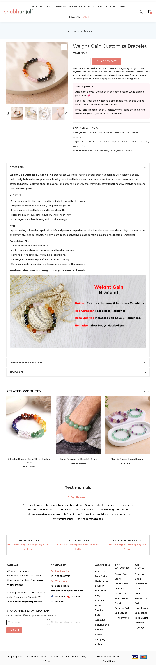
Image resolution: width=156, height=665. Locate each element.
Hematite (87, 150)
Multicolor (122, 141)
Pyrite (138, 603)
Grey (113, 141)
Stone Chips (121, 583)
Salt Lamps (121, 613)
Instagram (60, 601)
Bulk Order (101, 576)
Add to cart (109, 61)
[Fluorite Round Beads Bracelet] (127, 424)
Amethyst (140, 574)
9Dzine (47, 661)
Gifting (123, 6)
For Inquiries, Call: (61, 571)
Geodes (119, 603)
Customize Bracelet (108, 132)
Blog (97, 595)
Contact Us (101, 600)
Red (146, 141)
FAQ (97, 615)
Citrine (138, 588)
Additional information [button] (26, 362)
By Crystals (75, 6)
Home (66, 31)
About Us (100, 571)
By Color (89, 6)
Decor (99, 6)
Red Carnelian (101, 150)
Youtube (76, 596)
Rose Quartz (116, 150)
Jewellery (111, 6)
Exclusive (74, 17)
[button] (150, 12)
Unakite (128, 150)
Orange (133, 141)
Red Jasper (141, 613)
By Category (46, 6)
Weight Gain (79, 146)
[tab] (78, 167)
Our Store (100, 590)
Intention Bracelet (130, 132)
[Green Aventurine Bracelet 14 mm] (78, 424)
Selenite (139, 622)
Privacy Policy (103, 656)
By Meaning (61, 6)
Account (100, 620)
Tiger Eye (140, 627)
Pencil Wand (122, 617)
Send (16, 630)
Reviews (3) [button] (16, 372)
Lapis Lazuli (141, 608)
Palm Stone (121, 598)
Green (106, 141)
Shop (35, 6)
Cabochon (121, 593)
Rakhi (85, 16)
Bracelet (88, 31)
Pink (140, 141)
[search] (141, 11)
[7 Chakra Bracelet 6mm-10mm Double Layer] (28, 424)
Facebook (60, 596)
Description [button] (17, 167)
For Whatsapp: (59, 581)
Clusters (119, 588)
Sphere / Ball (122, 608)
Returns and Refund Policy (102, 629)
